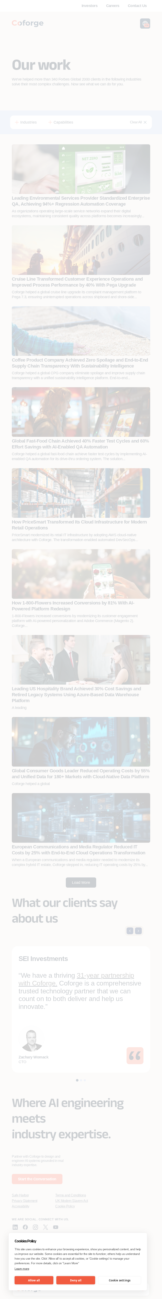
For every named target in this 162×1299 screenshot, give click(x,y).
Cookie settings (120, 1280)
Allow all (34, 1280)
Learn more (22, 1268)
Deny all (76, 1280)
